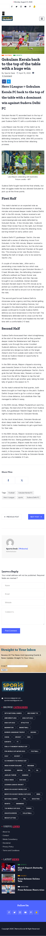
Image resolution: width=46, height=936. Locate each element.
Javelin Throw (10, 775)
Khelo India (9, 780)
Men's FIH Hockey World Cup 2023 (17, 794)
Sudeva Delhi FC (33, 497)
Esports (7, 742)
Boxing (33, 732)
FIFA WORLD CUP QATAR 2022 (14, 751)
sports (20, 497)
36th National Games (13, 713)
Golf (6, 756)
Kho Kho (22, 780)
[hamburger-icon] (41, 19)
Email (4, 666)
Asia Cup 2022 (27, 718)
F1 (17, 742)
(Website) (23, 549)
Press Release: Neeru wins (31, 890)
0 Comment (7, 76)
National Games (11, 799)
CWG (28, 737)
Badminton (9, 727)
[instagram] (21, 6)
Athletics (25, 723)
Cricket (18, 737)
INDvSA (19, 770)
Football (11, 493)
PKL (24, 799)
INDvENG (7, 770)
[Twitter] (17, 6)
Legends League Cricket (14, 784)
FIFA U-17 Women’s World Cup (15, 746)
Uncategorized (10, 813)
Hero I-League (9, 497)
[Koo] (34, 6)
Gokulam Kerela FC (25, 493)
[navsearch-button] (3, 13)
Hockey (17, 756)
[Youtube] (25, 6)
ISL (37, 770)
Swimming (20, 803)
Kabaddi (25, 775)
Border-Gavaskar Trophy (14, 732)
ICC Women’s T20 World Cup (15, 761)
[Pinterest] (31, 912)
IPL (29, 770)
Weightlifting (10, 818)
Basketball (23, 727)
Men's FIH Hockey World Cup (15, 789)
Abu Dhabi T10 (32, 713)
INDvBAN (30, 765)
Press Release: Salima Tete (29, 879)
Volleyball (27, 813)
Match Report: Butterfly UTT (30, 868)
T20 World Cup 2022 (12, 808)
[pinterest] (30, 6)
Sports (7, 803)
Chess (6, 737)
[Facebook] (12, 6)
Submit (4, 670)
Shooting (36, 799)
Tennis (28, 808)
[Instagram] (20, 912)
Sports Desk (9, 73)
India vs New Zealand (13, 765)
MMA (38, 794)
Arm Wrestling (10, 718)
